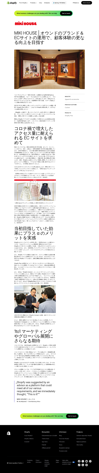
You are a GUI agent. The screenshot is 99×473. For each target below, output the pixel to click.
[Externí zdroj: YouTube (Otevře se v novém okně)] (86, 461)
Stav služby (79, 445)
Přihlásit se (76, 3)
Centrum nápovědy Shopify (84, 435)
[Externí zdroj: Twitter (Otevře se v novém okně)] (83, 461)
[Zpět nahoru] (8, 433)
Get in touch (86, 3)
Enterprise (47, 3)
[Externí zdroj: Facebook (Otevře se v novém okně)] (79, 461)
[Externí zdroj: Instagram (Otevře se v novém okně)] (90, 461)
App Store (44, 441)
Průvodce (62, 441)
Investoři (26, 441)
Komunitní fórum (81, 438)
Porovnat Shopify (64, 438)
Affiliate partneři (46, 448)
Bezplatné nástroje (64, 448)
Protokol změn (63, 451)
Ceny (40, 3)
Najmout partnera (81, 441)
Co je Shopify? (28, 435)
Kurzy (60, 445)
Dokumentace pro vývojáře (49, 435)
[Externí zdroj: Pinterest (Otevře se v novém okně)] (86, 465)
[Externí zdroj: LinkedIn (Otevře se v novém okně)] (83, 465)
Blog (60, 435)
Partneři (44, 445)
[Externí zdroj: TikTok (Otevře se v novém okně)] (79, 465)
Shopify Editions (28, 438)
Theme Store (45, 438)
